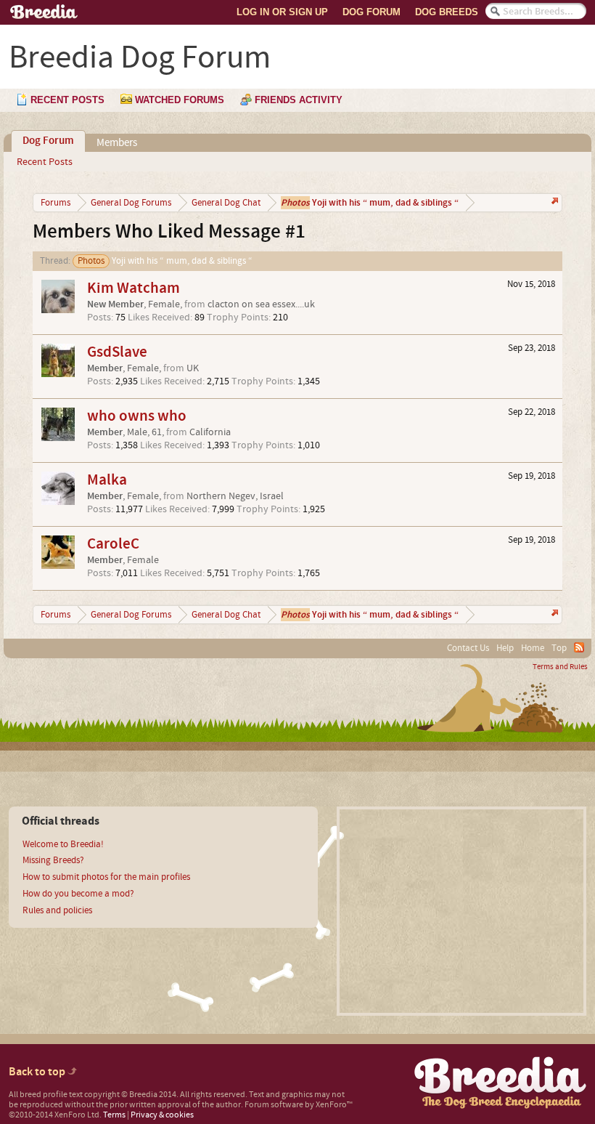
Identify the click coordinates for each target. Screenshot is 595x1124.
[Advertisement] (461, 911)
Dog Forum (371, 12)
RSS (579, 647)
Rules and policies (57, 910)
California (210, 432)
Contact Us (468, 648)
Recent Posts (45, 162)
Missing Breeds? (53, 860)
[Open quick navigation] (553, 202)
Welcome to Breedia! (63, 844)
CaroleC (113, 543)
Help (505, 648)
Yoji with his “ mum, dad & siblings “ (165, 261)
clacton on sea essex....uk (261, 304)
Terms (114, 1114)
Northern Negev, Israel (235, 496)
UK (192, 368)
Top (559, 648)
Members (117, 143)
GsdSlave (117, 352)
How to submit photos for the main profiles (106, 877)
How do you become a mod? (78, 893)
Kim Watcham (133, 288)
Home (532, 648)
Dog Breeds (446, 12)
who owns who (136, 415)
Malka (107, 479)
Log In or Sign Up (282, 12)
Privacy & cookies (162, 1114)
